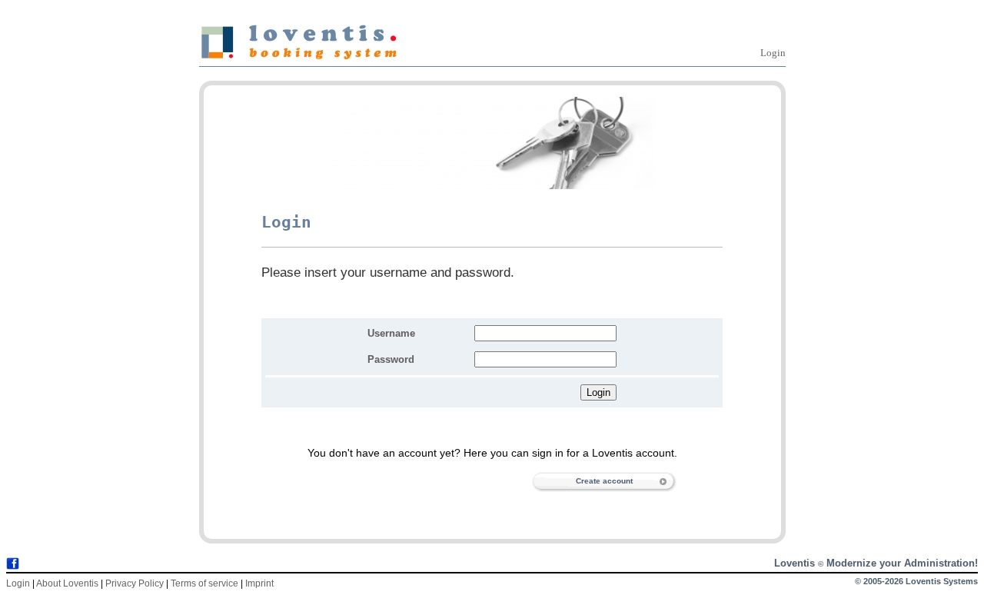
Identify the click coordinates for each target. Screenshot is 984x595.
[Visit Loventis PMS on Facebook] (12, 564)
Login (773, 52)
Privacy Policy (134, 583)
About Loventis (67, 583)
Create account (604, 481)
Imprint (259, 583)
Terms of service (204, 583)
